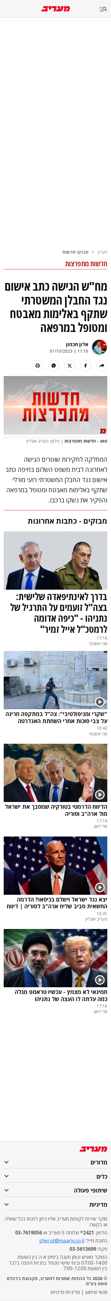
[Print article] (37, 365)
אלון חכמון (77, 344)
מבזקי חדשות (75, 252)
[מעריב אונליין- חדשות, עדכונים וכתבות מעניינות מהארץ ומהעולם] (56, 8)
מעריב (102, 252)
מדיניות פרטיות (65, 1292)
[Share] (101, 365)
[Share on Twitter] (69, 365)
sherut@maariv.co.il (61, 1240)
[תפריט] (105, 9)
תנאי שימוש (96, 1292)
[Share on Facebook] (85, 365)
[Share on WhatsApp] (53, 365)
